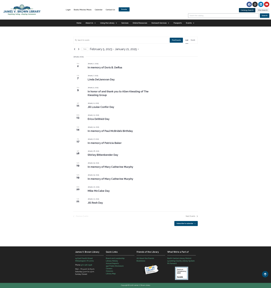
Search (265, 16)
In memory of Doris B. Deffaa (105, 67)
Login (68, 10)
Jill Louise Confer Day (101, 106)
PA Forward (172, 263)
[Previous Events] (74, 49)
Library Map (111, 274)
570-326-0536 (86, 265)
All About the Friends (145, 258)
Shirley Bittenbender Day (103, 154)
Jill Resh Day (95, 202)
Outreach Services (159, 23)
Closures (109, 271)
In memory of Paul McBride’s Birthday (110, 130)
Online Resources (140, 23)
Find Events (176, 40)
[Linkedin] (260, 4)
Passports (178, 23)
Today (85, 49)
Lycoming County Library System (181, 261)
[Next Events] (78, 49)
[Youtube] (266, 4)
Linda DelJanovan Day (101, 79)
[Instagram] (255, 4)
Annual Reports (112, 263)
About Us (89, 23)
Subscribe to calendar (185, 223)
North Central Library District (179, 258)
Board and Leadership (115, 258)
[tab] (247, 10)
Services (124, 23)
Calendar (98, 10)
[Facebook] (249, 4)
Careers (109, 269)
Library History (112, 261)
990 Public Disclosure (115, 266)
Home (79, 23)
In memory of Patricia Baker (105, 142)
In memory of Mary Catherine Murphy (110, 166)
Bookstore (141, 261)
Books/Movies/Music (83, 10)
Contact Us (110, 10)
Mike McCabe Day (99, 190)
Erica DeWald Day (98, 118)
